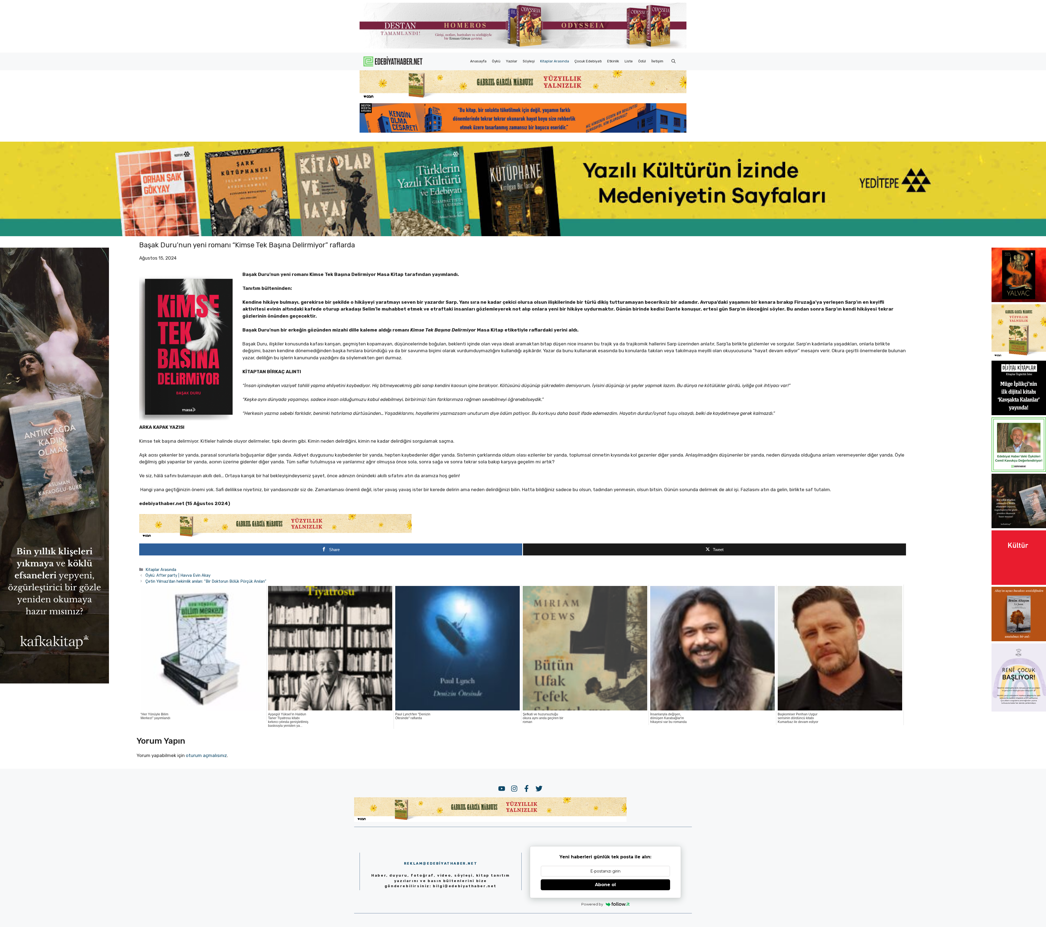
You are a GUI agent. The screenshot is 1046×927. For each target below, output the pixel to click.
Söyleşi (529, 61)
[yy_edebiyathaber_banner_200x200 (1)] (1019, 357)
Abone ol (605, 884)
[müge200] (1019, 413)
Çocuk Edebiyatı (588, 61)
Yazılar (511, 61)
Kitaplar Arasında (554, 61)
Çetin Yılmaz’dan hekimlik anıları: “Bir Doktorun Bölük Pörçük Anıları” (205, 581)
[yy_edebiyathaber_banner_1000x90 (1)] (275, 537)
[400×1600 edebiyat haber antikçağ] (54, 682)
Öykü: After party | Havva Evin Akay (178, 575)
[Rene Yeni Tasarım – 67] (1019, 710)
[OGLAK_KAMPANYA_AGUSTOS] (1019, 583)
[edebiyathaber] (523, 131)
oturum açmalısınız (206, 755)
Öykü (496, 61)
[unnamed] (1019, 300)
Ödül (642, 61)
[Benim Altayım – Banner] (1019, 639)
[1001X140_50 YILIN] (523, 47)
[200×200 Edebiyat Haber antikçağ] (1019, 526)
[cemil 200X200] (1019, 470)
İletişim (657, 61)
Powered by (592, 904)
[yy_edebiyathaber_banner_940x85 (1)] (523, 98)
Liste (629, 61)
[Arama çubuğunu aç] (673, 61)
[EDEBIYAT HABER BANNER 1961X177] (523, 234)
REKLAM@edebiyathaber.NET (440, 863)
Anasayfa (478, 61)
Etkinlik (613, 61)
